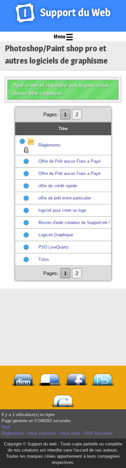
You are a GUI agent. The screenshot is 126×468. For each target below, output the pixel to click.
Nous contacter (42, 433)
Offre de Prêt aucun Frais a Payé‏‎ (69, 161)
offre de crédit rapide (57, 185)
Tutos (43, 259)
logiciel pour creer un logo (62, 210)
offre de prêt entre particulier (64, 198)
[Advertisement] (63, 304)
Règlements (49, 145)
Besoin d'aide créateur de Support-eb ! (74, 222)
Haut (6, 426)
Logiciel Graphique (55, 234)
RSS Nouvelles (98, 433)
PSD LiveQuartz (53, 247)
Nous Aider (70, 433)
